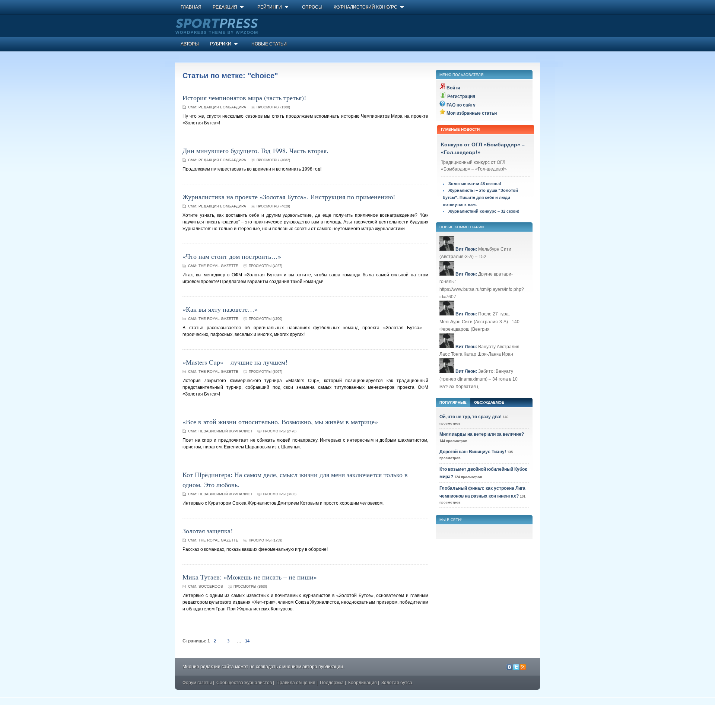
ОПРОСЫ (312, 7)
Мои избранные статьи (472, 113)
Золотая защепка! (207, 530)
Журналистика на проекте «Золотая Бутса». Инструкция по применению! (288, 196)
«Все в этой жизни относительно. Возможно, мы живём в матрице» (280, 421)
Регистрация (461, 96)
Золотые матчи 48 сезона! (474, 183)
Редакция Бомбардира (222, 107)
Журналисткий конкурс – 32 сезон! (483, 211)
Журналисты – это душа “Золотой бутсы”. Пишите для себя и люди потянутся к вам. (480, 197)
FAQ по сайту (461, 105)
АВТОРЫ (190, 44)
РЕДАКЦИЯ (225, 7)
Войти (453, 87)
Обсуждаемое (489, 402)
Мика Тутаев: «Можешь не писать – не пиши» (249, 576)
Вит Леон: (466, 249)
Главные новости (460, 129)
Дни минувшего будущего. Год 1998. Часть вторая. (255, 150)
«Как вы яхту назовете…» (220, 309)
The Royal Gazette (218, 266)
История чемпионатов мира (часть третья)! (244, 97)
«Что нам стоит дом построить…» (231, 256)
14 (247, 641)
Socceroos (210, 586)
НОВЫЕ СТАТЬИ (269, 44)
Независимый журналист (225, 431)
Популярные (453, 402)
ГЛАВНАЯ (191, 7)
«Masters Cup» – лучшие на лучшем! (234, 362)
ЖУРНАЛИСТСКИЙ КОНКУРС (365, 7)
